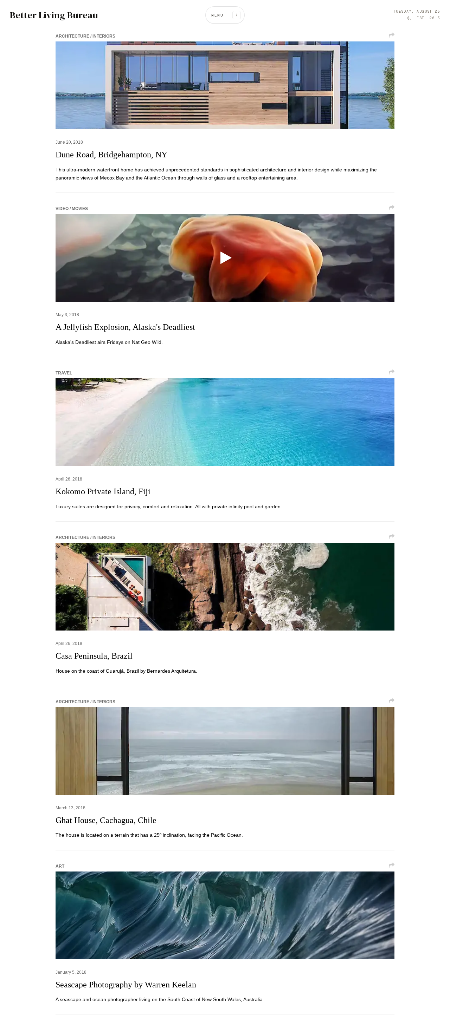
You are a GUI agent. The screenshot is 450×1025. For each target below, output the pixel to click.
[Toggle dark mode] (409, 18)
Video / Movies (72, 208)
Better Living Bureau (54, 15)
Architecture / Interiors (85, 36)
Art (60, 866)
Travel (64, 373)
